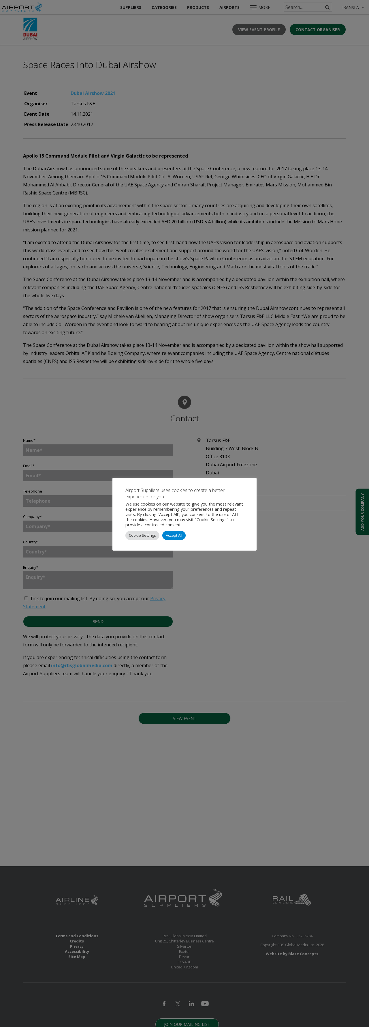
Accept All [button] (174, 535)
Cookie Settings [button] (142, 535)
